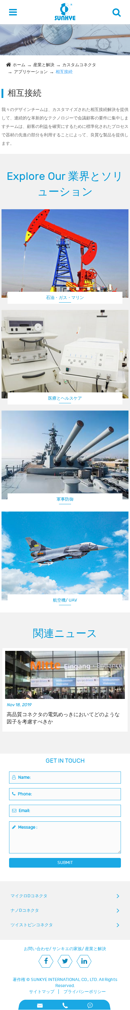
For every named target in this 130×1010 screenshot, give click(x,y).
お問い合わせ (36, 948)
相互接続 (64, 71)
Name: (24, 777)
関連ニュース (65, 634)
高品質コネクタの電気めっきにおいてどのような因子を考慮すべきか (63, 718)
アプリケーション (31, 71)
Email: (24, 810)
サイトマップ (41, 991)
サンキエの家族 (67, 948)
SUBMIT (65, 862)
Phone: (24, 794)
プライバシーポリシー (84, 991)
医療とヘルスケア (65, 398)
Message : (27, 827)
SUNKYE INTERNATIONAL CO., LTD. (64, 979)
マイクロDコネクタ (29, 895)
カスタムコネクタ (79, 64)
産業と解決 (43, 64)
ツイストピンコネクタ (32, 924)
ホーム (19, 64)
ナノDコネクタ (25, 910)
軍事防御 (65, 499)
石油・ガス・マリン (65, 297)
